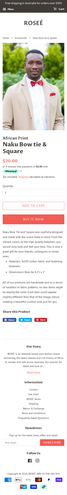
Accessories (21, 38)
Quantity (8, 186)
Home (6, 38)
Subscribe (52, 443)
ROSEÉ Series (33, 399)
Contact (33, 389)
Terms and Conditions (33, 413)
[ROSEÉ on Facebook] (30, 461)
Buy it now (33, 219)
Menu (10, 9)
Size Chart (33, 394)
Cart (61, 9)
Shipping (23, 177)
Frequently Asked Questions (33, 418)
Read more (33, 372)
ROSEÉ (33, 23)
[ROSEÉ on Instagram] (37, 461)
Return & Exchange (33, 408)
